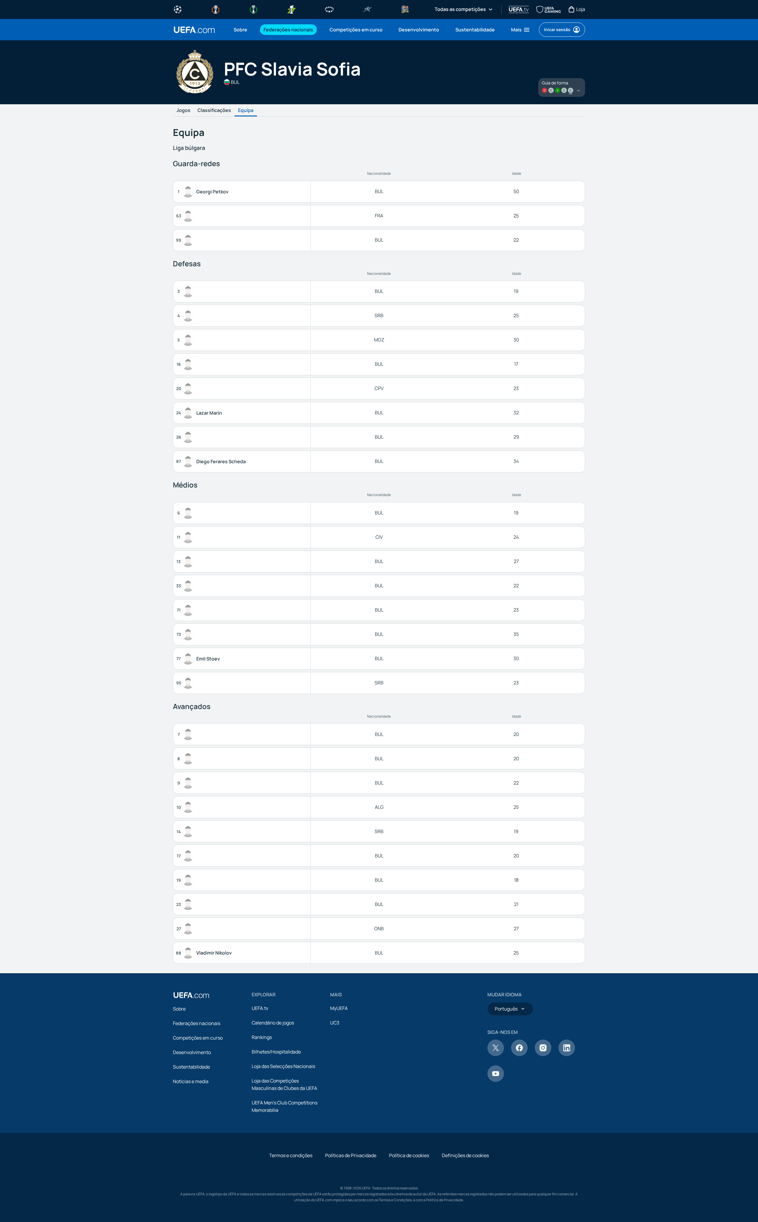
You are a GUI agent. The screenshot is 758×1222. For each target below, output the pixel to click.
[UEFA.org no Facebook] (519, 1054)
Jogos (183, 110)
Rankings (262, 1037)
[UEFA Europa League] (215, 9)
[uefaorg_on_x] (495, 1054)
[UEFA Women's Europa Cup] (291, 9)
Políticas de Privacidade (350, 1155)
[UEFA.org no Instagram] (543, 1054)
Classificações (214, 110)
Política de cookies (409, 1155)
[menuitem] (241, 29)
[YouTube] (495, 1080)
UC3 (334, 1022)
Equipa (245, 110)
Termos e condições (290, 1155)
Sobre (179, 1008)
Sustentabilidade (191, 1067)
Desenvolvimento (192, 1052)
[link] (240, 29)
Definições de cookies (465, 1155)
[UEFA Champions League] (177, 9)
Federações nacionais (196, 1023)
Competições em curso (198, 1038)
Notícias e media (190, 1081)
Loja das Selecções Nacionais (283, 1066)
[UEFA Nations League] (405, 9)
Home (194, 29)
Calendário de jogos (273, 1022)
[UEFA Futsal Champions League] (367, 9)
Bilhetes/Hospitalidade (276, 1051)
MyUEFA (339, 1008)
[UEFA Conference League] (253, 9)
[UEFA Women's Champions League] (329, 9)
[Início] (191, 995)
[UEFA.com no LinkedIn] (566, 1054)
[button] (520, 29)
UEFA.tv (260, 1008)
